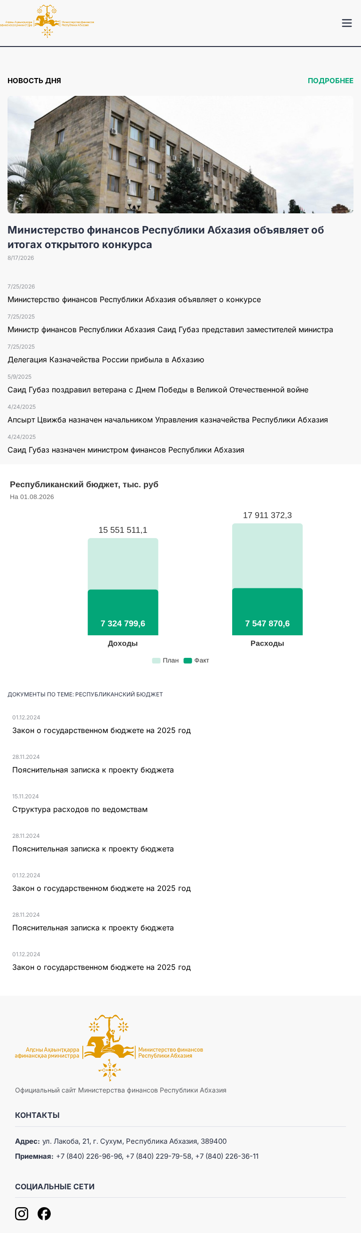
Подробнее (330, 80)
